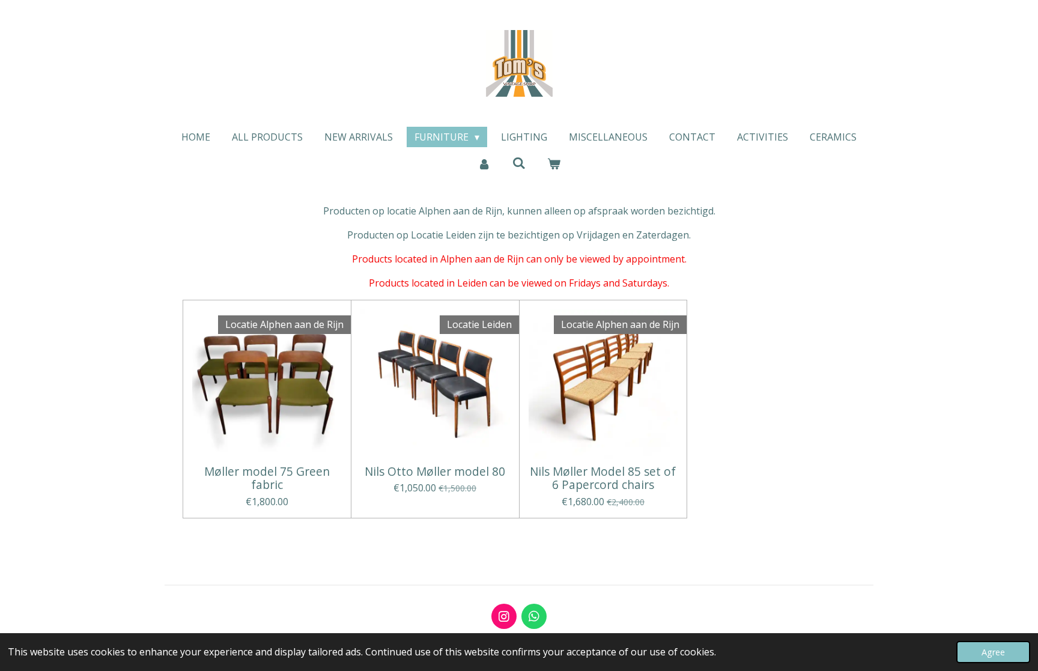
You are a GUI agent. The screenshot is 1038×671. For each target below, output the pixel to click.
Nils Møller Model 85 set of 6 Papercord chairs (603, 478)
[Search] (519, 162)
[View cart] (553, 163)
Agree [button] (993, 652)
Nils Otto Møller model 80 (435, 471)
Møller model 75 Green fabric (267, 478)
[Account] (483, 163)
